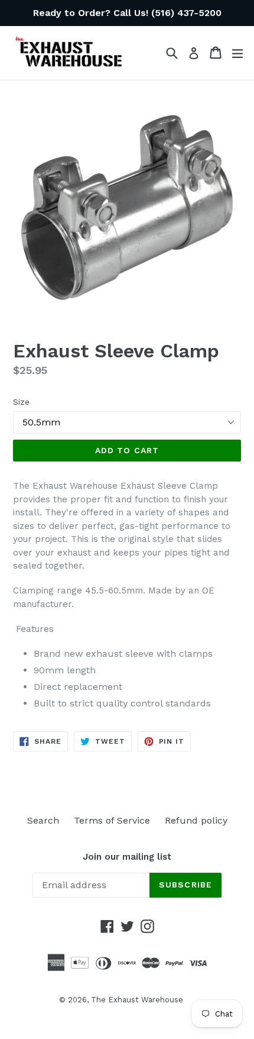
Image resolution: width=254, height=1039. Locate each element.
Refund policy (196, 820)
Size (21, 401)
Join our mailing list (127, 856)
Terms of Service (112, 820)
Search (43, 820)
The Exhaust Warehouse (137, 999)
